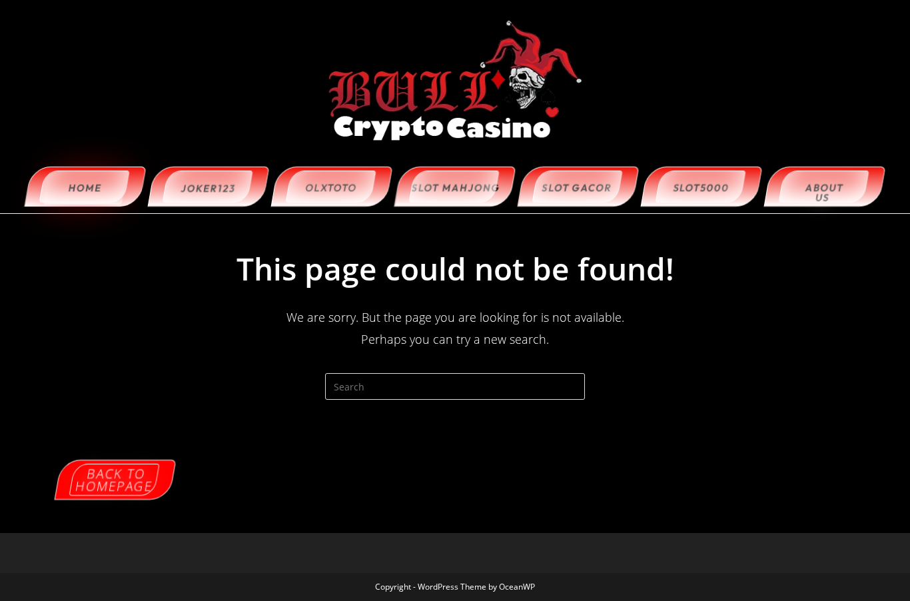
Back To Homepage (114, 480)
